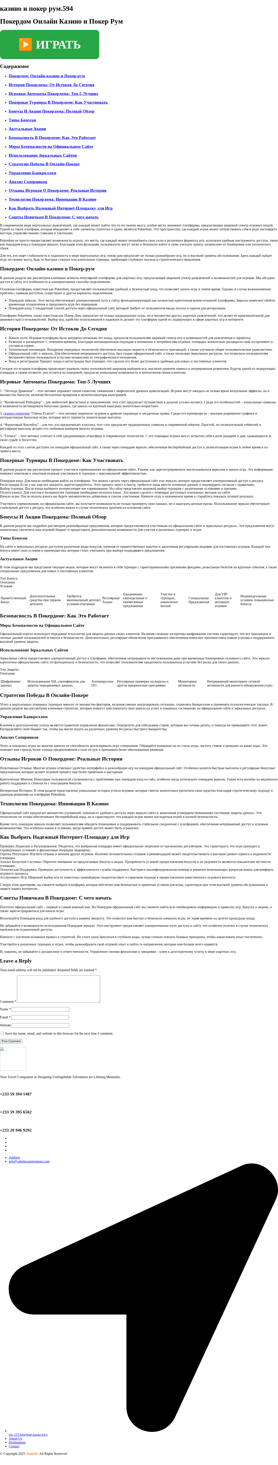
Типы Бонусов (22, 120)
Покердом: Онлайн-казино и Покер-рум (47, 76)
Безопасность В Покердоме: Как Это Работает (52, 137)
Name (5, 1009)
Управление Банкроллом (32, 173)
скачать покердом (16, 413)
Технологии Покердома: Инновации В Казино (52, 199)
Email (5, 1017)
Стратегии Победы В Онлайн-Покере (44, 164)
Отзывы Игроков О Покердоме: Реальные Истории (57, 190)
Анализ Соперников (28, 181)
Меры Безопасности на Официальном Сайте (51, 146)
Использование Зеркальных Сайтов (43, 155)
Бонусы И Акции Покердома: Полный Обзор (51, 111)
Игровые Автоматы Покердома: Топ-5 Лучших (53, 93)
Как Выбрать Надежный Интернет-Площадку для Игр (61, 208)
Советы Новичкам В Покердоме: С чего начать (54, 217)
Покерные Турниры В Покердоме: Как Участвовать (58, 102)
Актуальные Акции (27, 128)
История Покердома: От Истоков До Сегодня (51, 84)
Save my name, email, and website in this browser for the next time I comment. (59, 1033)
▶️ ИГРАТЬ (49, 44)
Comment (8, 1001)
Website (5, 1025)
